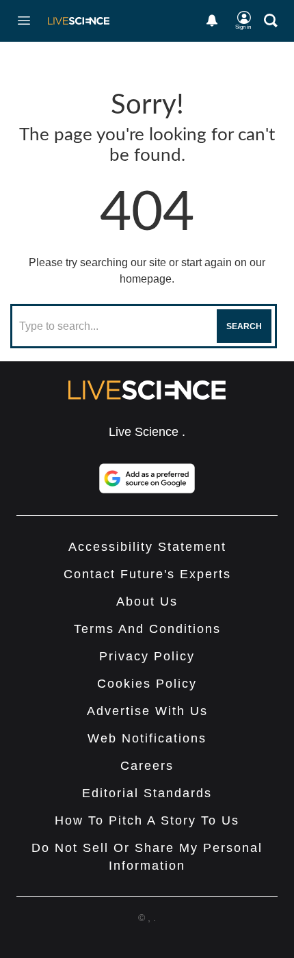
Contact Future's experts (147, 574)
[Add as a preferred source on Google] (147, 478)
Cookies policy (147, 683)
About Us (147, 601)
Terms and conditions (147, 629)
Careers (147, 766)
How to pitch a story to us (147, 820)
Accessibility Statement (147, 547)
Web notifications (147, 738)
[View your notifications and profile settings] (212, 20)
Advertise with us (147, 711)
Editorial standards (147, 793)
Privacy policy (147, 656)
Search (244, 326)
